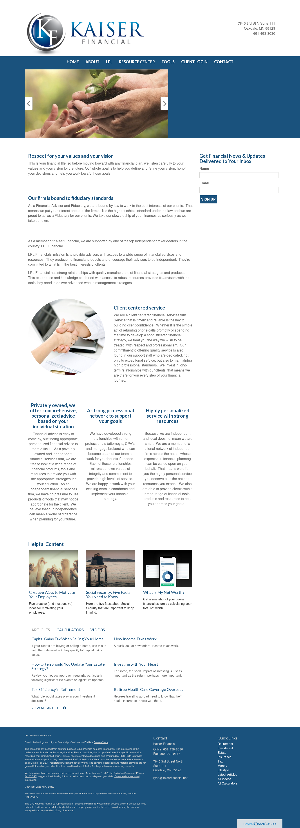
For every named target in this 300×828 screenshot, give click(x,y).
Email (204, 183)
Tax (220, 761)
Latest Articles (227, 774)
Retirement (225, 743)
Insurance (224, 757)
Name (204, 168)
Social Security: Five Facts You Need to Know (108, 594)
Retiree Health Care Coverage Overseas (148, 689)
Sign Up (208, 199)
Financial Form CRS (40, 735)
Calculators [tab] (70, 629)
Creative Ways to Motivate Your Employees (52, 594)
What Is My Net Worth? (163, 592)
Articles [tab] (40, 629)
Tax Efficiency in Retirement (55, 689)
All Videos (224, 779)
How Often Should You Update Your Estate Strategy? (68, 666)
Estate (222, 752)
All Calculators (227, 783)
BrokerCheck (101, 742)
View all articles (47, 708)
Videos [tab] (97, 629)
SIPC (35, 796)
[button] (92, 61)
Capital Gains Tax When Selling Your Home (67, 638)
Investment (225, 748)
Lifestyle (223, 770)
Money (222, 765)
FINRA (28, 796)
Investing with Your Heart (136, 664)
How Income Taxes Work (135, 638)
